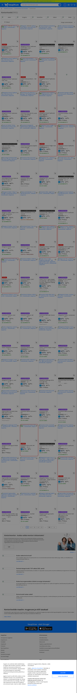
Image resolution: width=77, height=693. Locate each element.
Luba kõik (62, 672)
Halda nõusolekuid (63, 676)
